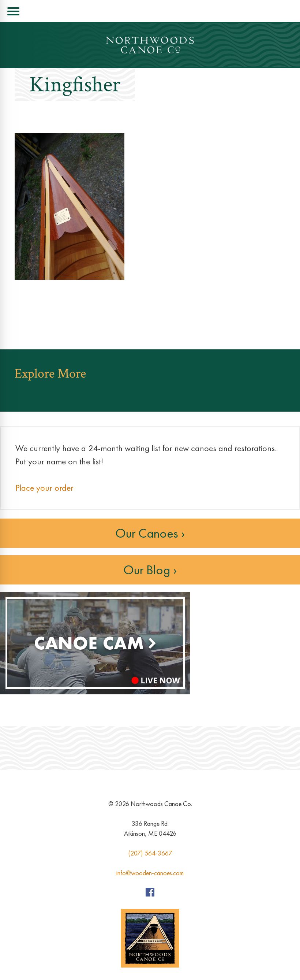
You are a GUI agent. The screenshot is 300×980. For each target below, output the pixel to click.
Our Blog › (150, 569)
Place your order (44, 487)
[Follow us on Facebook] (150, 894)
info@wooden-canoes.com (150, 873)
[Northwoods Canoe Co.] (150, 45)
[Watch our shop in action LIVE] (95, 692)
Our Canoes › (150, 533)
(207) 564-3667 (150, 853)
